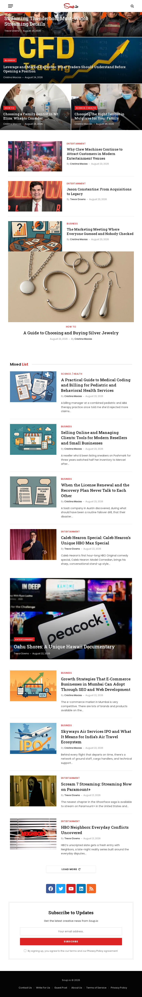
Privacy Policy (95, 950)
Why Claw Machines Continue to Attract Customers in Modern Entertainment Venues (95, 154)
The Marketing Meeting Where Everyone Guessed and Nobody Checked (100, 231)
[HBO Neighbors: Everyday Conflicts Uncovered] (33, 834)
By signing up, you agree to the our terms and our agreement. (72, 950)
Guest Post (60, 987)
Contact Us (25, 987)
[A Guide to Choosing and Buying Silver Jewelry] (71, 286)
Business (10, 60)
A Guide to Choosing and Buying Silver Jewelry (71, 332)
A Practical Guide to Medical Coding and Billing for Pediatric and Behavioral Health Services (96, 385)
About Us (76, 987)
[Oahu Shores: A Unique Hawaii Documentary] (71, 618)
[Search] (132, 6)
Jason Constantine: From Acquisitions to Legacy (99, 191)
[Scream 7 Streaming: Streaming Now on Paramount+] (33, 791)
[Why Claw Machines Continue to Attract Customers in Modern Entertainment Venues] (35, 156)
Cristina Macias (12, 77)
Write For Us (43, 987)
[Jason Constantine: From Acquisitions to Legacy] (35, 196)
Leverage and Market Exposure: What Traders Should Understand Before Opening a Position (64, 69)
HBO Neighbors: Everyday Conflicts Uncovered (95, 830)
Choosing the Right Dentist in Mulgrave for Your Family (99, 116)
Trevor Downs (11, 30)
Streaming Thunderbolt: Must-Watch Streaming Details (46, 21)
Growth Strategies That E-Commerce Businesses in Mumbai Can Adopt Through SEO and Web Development (96, 684)
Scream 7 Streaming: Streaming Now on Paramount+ (96, 786)
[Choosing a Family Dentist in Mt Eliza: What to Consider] (35, 107)
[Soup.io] (71, 6)
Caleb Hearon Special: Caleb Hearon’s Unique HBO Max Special (96, 540)
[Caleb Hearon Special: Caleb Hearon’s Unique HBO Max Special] (33, 544)
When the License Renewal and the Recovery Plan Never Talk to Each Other (95, 490)
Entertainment (76, 143)
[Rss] (91, 888)
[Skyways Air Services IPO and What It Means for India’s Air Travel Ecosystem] (33, 738)
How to (9, 107)
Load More (69, 869)
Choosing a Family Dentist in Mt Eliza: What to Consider (30, 116)
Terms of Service (96, 987)
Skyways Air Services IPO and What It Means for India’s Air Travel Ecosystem (96, 736)
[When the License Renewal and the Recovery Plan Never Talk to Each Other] (33, 491)
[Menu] (10, 6)
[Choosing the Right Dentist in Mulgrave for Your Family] (106, 107)
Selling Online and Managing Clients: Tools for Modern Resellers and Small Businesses (94, 438)
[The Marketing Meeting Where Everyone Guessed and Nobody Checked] (35, 236)
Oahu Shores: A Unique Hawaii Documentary (64, 647)
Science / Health (86, 107)
